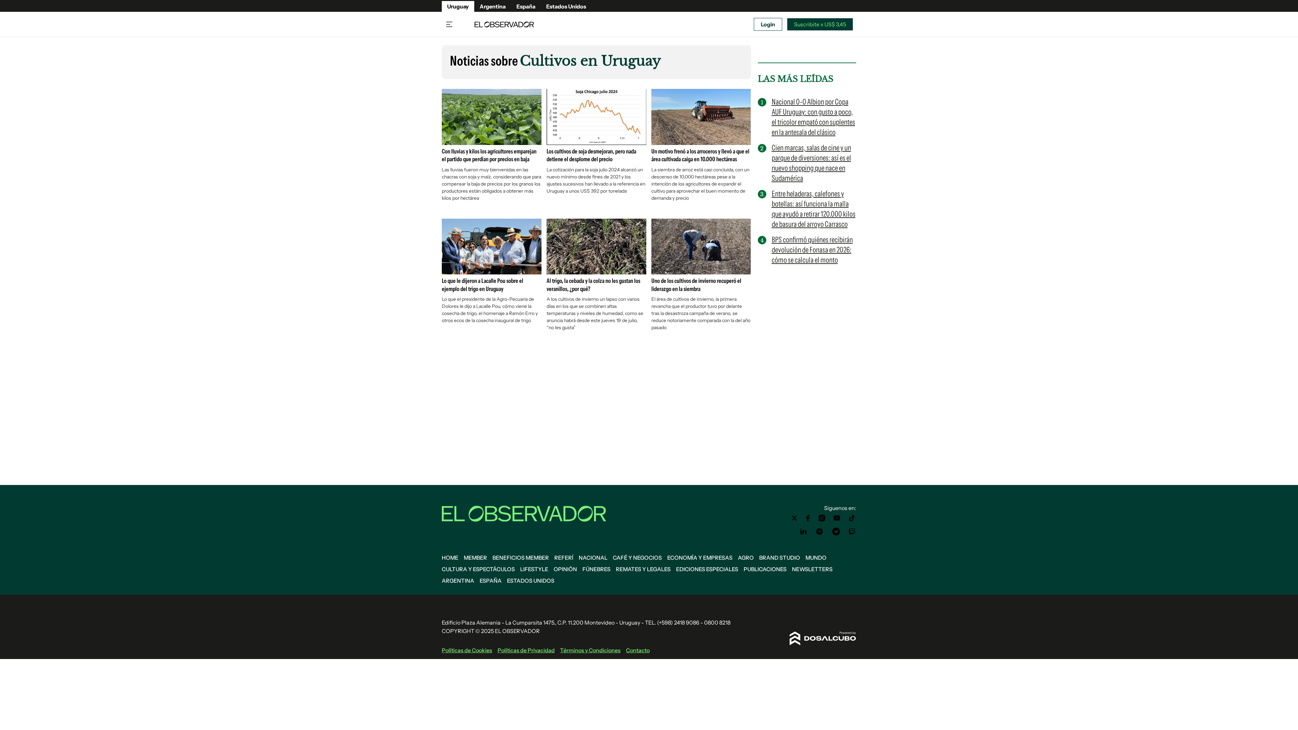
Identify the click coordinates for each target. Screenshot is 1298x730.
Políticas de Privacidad (526, 650)
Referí (563, 557)
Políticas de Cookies (467, 650)
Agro (746, 557)
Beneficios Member (520, 557)
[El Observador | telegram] (836, 532)
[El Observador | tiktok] (852, 518)
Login (768, 24)
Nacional (593, 557)
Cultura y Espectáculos (478, 569)
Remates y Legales (643, 569)
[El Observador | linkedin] (803, 532)
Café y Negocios (637, 557)
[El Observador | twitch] (852, 532)
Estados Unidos (566, 6)
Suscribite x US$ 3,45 (820, 24)
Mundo (816, 557)
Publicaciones (765, 569)
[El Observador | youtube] (837, 518)
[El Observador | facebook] (808, 518)
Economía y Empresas (699, 557)
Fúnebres (596, 569)
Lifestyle (534, 569)
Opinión (565, 569)
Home (450, 557)
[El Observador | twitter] (794, 518)
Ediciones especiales (707, 569)
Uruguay (458, 6)
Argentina (493, 6)
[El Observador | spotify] (820, 532)
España (525, 6)
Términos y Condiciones (590, 650)
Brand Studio (779, 557)
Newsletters (812, 569)
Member (475, 557)
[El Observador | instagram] (822, 518)
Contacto (638, 650)
